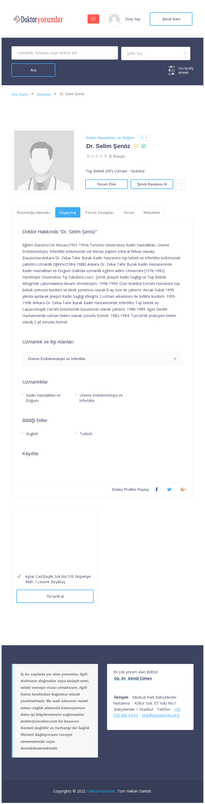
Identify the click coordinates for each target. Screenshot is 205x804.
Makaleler (152, 212)
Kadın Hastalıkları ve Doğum (110, 138)
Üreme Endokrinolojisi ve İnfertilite (101, 398)
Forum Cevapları (99, 212)
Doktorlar (44, 94)
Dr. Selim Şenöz (108, 146)
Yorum (128, 212)
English (32, 433)
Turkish (86, 433)
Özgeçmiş (67, 212)
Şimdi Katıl (171, 19)
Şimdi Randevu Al (152, 184)
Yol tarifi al (55, 596)
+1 (142, 138)
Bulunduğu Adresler (33, 212)
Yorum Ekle (106, 184)
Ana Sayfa (19, 94)
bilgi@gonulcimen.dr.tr (161, 715)
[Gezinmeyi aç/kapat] (93, 19)
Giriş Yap (132, 19)
